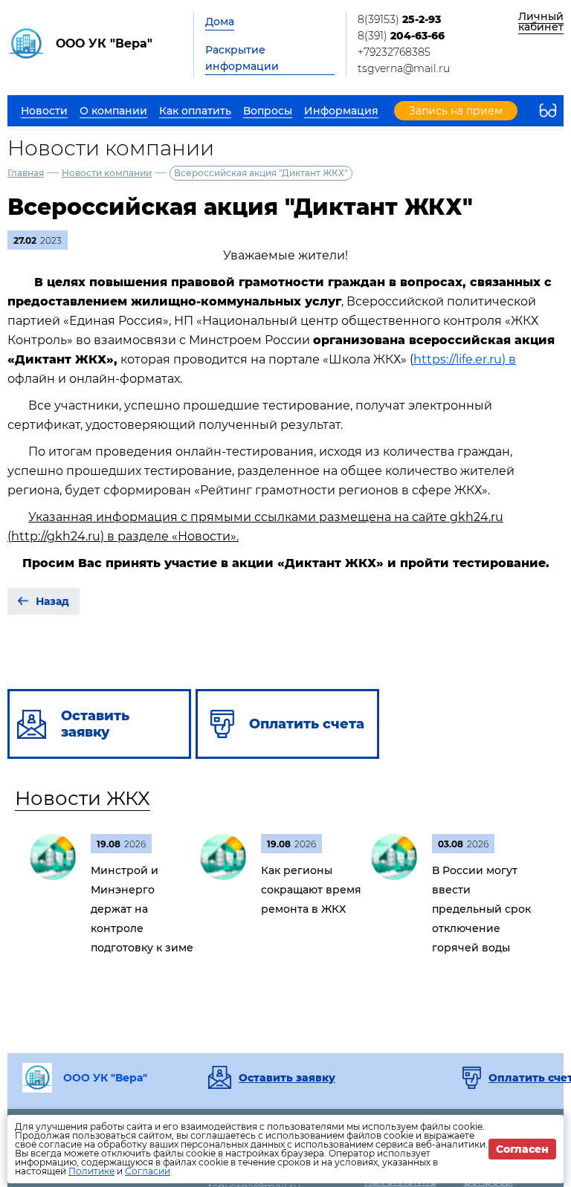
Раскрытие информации (242, 58)
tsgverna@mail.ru (404, 68)
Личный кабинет (541, 21)
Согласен (522, 1149)
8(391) (401, 35)
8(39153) (399, 19)
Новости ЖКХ (82, 798)
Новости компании (107, 172)
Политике (91, 1171)
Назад (52, 601)
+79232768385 (394, 52)
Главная (25, 172)
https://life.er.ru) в (464, 359)
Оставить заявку (287, 1078)
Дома (219, 21)
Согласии (147, 1171)
